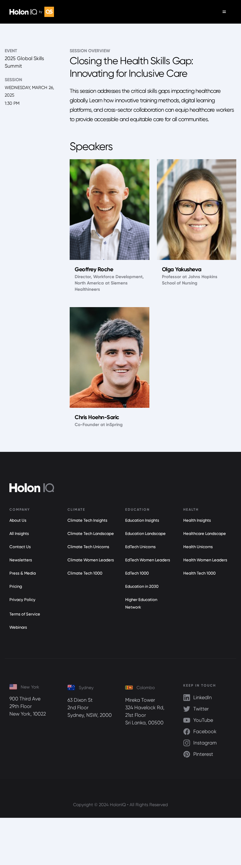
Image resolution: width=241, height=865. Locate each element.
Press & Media (22, 573)
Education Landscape (145, 533)
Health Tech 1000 (199, 573)
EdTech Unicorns (140, 546)
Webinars (18, 627)
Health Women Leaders (205, 560)
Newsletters (20, 560)
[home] (31, 12)
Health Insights (197, 520)
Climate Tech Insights (87, 520)
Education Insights (142, 520)
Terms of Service (24, 614)
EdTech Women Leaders (147, 560)
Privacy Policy (22, 599)
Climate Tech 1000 (84, 573)
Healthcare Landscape (204, 533)
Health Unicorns (198, 546)
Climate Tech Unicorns (88, 546)
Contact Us (20, 546)
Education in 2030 (141, 586)
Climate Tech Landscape (90, 533)
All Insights (19, 533)
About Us (17, 520)
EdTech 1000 (137, 573)
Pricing (15, 586)
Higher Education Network (141, 603)
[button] (224, 12)
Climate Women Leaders (90, 560)
